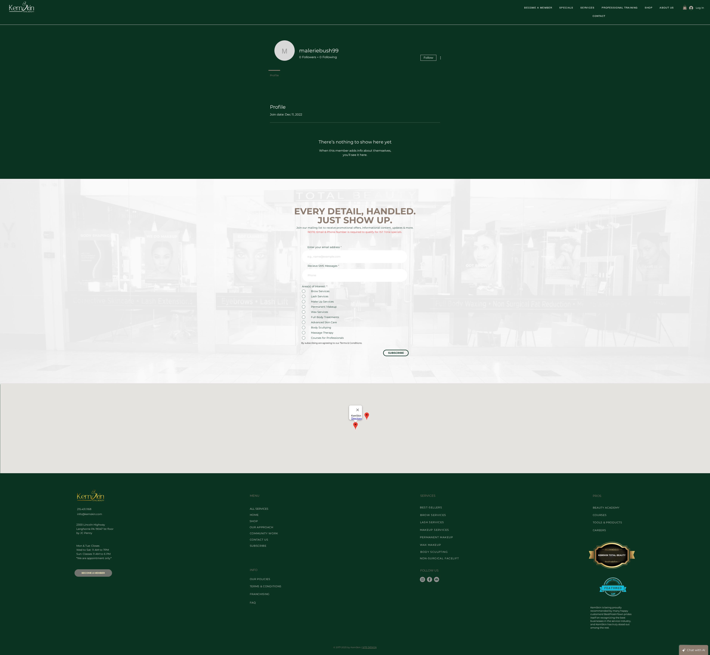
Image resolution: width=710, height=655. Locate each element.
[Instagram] (422, 579)
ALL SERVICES (259, 508)
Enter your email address (323, 247)
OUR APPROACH (261, 527)
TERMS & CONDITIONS (266, 586)
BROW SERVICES (433, 515)
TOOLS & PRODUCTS (607, 522)
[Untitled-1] (436, 579)
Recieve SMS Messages (322, 266)
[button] (566, 7)
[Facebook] (429, 579)
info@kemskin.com (89, 514)
